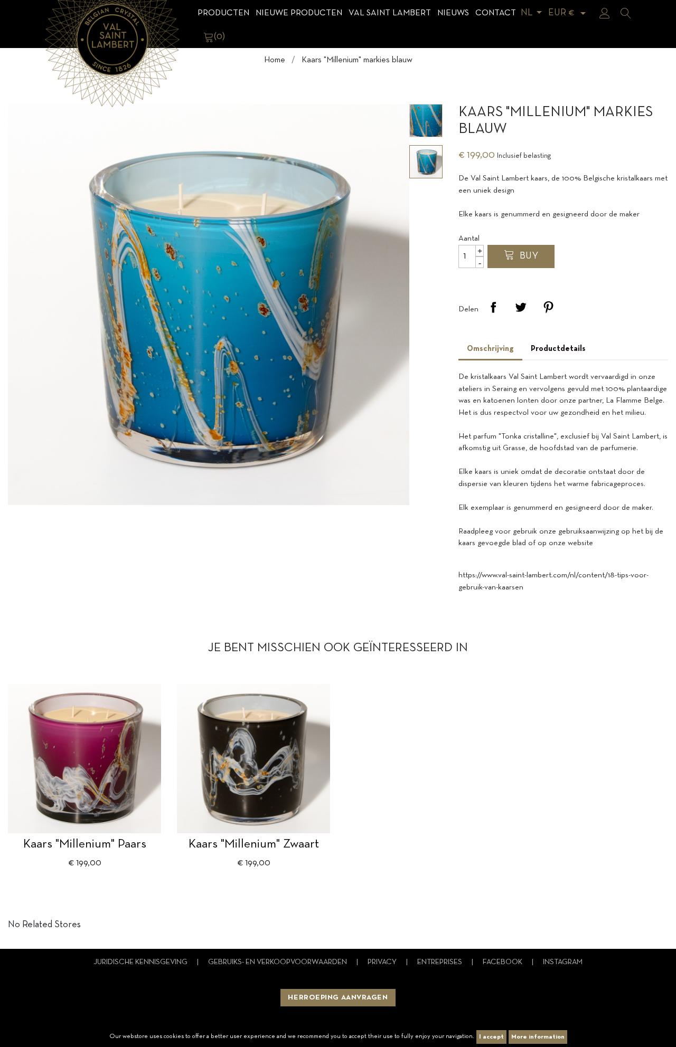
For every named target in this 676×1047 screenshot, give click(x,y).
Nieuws (453, 13)
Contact (495, 13)
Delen (493, 307)
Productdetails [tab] (558, 349)
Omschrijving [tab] (490, 349)
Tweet (520, 307)
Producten (223, 13)
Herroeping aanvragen (338, 997)
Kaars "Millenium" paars (84, 844)
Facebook (503, 962)
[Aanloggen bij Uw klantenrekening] (604, 13)
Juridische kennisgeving (141, 962)
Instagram (563, 962)
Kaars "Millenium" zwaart (254, 844)
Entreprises (440, 962)
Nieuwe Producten (299, 13)
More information (538, 1037)
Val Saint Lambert (390, 13)
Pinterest (548, 307)
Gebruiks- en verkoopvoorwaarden (278, 962)
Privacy (383, 962)
